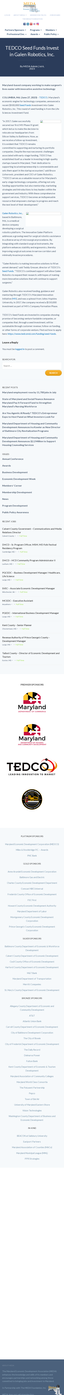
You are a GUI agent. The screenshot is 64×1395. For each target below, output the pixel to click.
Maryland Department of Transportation (32, 978)
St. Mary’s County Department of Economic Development (32, 990)
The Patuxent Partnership (32, 1087)
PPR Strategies (32, 1158)
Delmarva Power (32, 1055)
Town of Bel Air (32, 1099)
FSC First (32, 900)
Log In (7, 15)
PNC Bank (32, 855)
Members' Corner (12, 485)
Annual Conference (12, 458)
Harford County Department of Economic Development (32, 967)
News (5, 498)
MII (14, 298)
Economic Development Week (19, 478)
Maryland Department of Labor (32, 911)
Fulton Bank (32, 1061)
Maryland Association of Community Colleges (32, 1076)
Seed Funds (25, 105)
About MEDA (19, 15)
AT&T (32, 1015)
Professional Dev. (16, 34)
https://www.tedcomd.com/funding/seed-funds (32, 333)
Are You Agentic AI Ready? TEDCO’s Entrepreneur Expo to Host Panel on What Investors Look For (29, 415)
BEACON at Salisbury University (32, 1136)
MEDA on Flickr (34, 24)
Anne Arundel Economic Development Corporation (32, 871)
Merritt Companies (32, 984)
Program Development (15, 505)
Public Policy (50, 34)
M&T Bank (32, 973)
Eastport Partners (32, 1141)
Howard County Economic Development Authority (32, 905)
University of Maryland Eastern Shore (32, 1104)
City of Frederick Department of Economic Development (32, 1044)
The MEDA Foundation (32, 19)
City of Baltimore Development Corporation (32, 1032)
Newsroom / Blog (38, 15)
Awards (35, 34)
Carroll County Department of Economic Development (32, 1027)
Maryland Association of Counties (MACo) (32, 1147)
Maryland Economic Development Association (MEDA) (32, 7)
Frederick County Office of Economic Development (32, 894)
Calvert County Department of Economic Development (32, 956)
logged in (20, 349)
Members (50, 30)
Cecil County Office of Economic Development (32, 961)
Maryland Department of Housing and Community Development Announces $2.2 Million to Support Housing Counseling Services (30, 441)
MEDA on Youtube (31, 24)
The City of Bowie (32, 1038)
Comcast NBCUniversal (32, 888)
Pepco (32, 1093)
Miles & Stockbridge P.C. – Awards (32, 850)
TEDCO (43, 97)
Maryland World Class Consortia (32, 1082)
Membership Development (17, 492)
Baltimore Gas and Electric (32, 877)
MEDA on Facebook (24, 24)
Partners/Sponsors (15, 30)
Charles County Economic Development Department (32, 883)
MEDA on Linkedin (28, 24)
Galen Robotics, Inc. (12, 213)
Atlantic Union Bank (32, 1021)
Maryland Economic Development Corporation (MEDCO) (32, 844)
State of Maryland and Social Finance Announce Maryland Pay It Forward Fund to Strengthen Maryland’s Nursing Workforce (28, 403)
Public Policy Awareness (15, 512)
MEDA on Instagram (37, 24)
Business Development (15, 472)
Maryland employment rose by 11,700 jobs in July (29, 392)
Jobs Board (55, 15)
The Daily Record (32, 1049)
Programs (35, 30)
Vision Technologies (32, 1110)
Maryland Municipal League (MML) (32, 1153)
